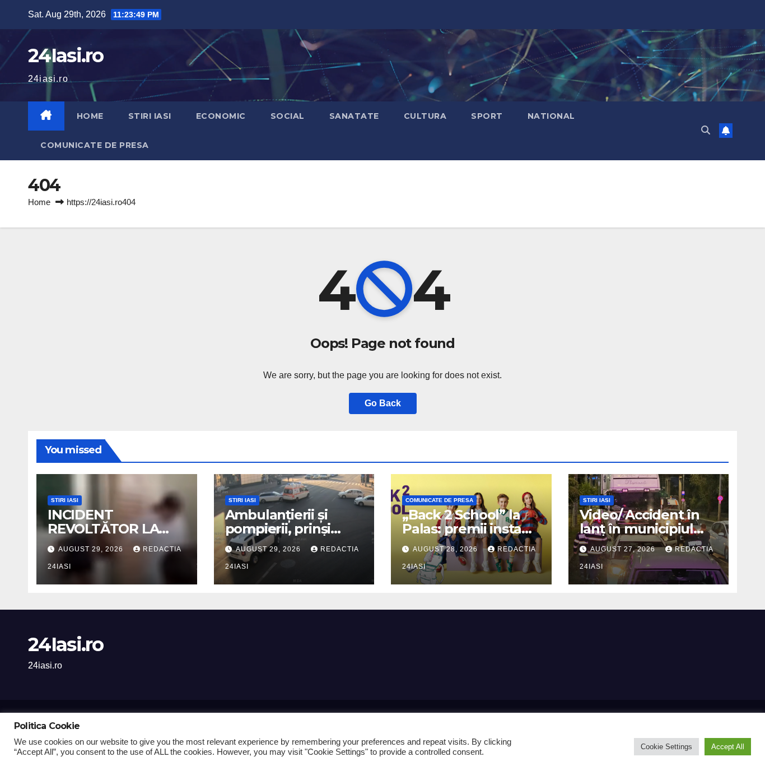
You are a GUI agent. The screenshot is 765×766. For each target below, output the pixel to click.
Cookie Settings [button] (666, 746)
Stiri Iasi (149, 116)
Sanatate (354, 116)
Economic (221, 116)
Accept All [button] (727, 746)
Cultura (425, 116)
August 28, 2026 (446, 549)
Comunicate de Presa (94, 145)
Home (90, 116)
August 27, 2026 (623, 549)
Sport (487, 116)
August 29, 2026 (91, 549)
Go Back (383, 403)
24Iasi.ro (66, 55)
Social (287, 116)
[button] (705, 130)
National (551, 116)
